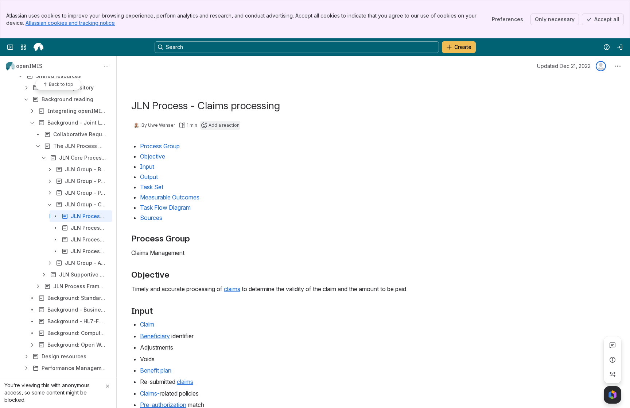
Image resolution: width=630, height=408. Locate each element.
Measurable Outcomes (169, 197)
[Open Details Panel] (612, 360)
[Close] (107, 386)
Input (147, 166)
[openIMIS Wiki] (38, 47)
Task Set (151, 187)
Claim (147, 324)
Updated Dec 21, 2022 (564, 66)
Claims (148, 393)
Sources (151, 217)
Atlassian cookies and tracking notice (70, 23)
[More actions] (106, 66)
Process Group (160, 146)
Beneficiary (155, 336)
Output (149, 176)
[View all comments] (612, 345)
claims (232, 289)
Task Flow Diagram (165, 207)
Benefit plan (155, 370)
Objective (152, 156)
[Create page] (612, 374)
